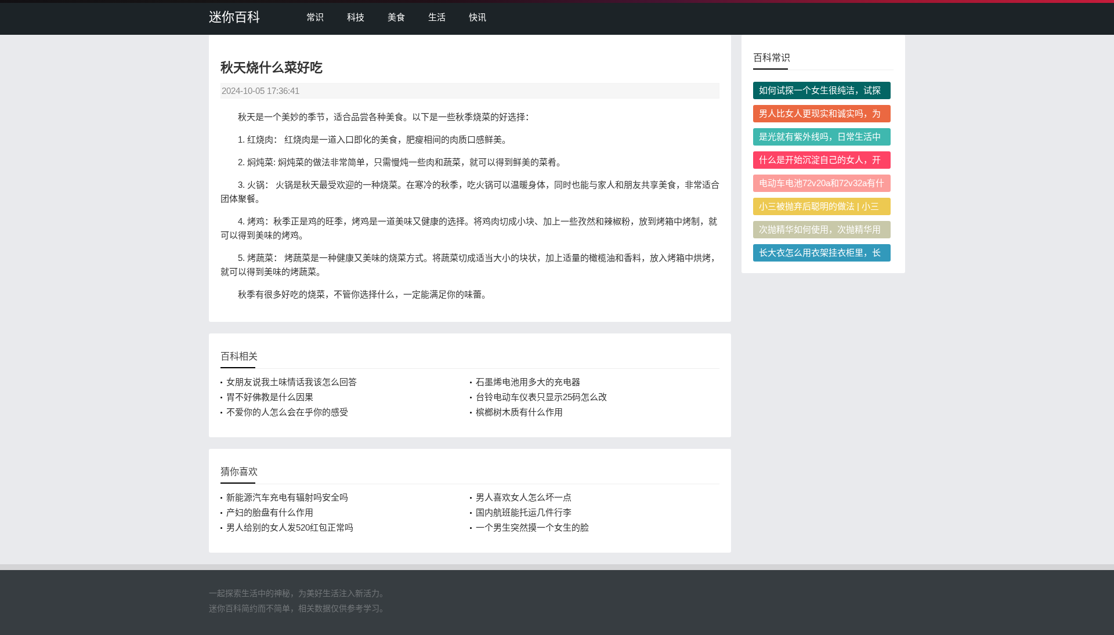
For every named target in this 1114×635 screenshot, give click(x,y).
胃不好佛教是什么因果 (269, 397)
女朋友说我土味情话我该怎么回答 (291, 382)
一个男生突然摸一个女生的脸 (532, 527)
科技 (355, 17)
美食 (396, 17)
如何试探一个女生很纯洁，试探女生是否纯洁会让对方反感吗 (820, 92)
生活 (437, 17)
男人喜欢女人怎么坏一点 (524, 497)
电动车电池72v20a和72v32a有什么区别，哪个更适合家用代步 (821, 185)
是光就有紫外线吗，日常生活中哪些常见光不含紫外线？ (820, 139)
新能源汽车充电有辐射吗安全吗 (287, 497)
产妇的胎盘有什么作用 (269, 512)
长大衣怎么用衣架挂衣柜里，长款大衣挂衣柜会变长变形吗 (820, 255)
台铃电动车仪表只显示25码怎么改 (541, 397)
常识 (315, 17)
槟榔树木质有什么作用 (519, 412)
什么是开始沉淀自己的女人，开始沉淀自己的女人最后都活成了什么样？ (820, 162)
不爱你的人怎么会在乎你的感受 (287, 412)
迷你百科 (234, 17)
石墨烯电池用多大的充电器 (528, 382)
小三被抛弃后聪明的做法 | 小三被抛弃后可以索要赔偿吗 (819, 208)
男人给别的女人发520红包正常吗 (289, 527)
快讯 (477, 17)
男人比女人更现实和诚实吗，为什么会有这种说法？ (820, 115)
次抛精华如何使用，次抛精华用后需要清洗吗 (820, 231)
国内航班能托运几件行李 (524, 512)
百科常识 (771, 58)
